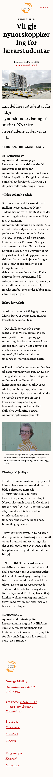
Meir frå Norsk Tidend (26, 65)
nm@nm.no (25, 707)
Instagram (12, 765)
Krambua (12, 734)
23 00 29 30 (28, 702)
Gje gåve (11, 740)
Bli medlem (13, 727)
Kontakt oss (14, 711)
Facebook (11, 758)
